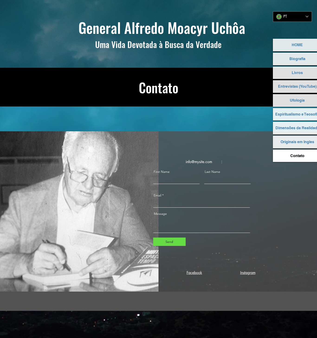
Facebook (194, 272)
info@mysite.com (199, 161)
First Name (162, 171)
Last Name (212, 171)
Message (160, 213)
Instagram (248, 272)
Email (157, 195)
